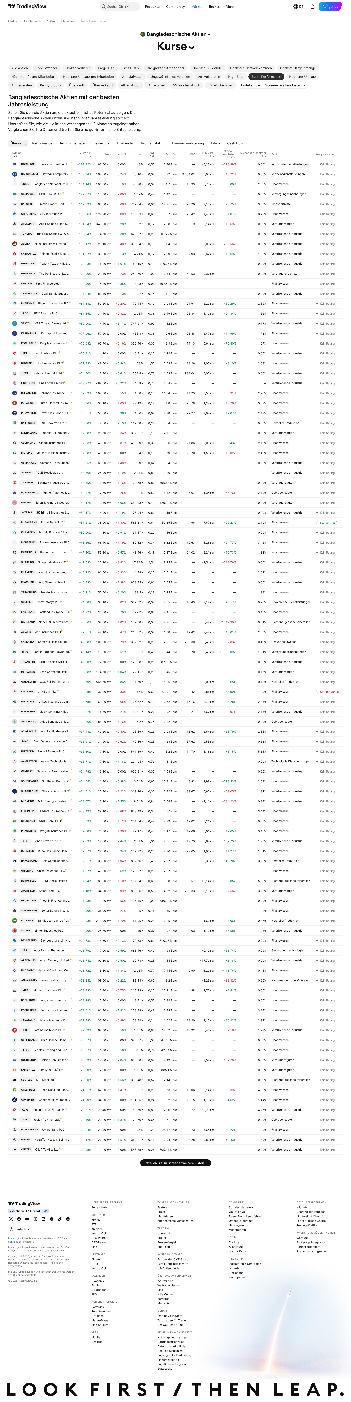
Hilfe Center (165, 1294)
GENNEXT (27, 771)
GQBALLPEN (28, 681)
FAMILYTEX (28, 1069)
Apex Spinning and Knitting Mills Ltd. (54, 223)
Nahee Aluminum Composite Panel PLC (54, 622)
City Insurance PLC (52, 214)
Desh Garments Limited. (54, 671)
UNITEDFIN (27, 751)
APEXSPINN (28, 223)
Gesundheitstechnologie (287, 950)
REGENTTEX (28, 263)
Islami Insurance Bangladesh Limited (54, 572)
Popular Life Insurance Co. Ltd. (55, 1010)
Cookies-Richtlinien (170, 1350)
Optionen (97, 1315)
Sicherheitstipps (168, 1359)
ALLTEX (25, 243)
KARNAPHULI (29, 333)
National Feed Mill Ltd (47, 373)
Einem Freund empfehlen (245, 1216)
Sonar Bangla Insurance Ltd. (55, 910)
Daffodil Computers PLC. (56, 174)
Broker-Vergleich (168, 1242)
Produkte (152, 6)
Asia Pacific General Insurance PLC (55, 731)
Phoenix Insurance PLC (53, 303)
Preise (161, 1211)
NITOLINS (26, 363)
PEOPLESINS (28, 343)
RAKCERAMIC (29, 860)
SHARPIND (27, 562)
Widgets (302, 1207)
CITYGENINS (28, 213)
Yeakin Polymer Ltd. (46, 1119)
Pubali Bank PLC (52, 522)
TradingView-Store (169, 1315)
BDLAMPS (27, 920)
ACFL (25, 1109)
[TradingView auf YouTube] (27, 1219)
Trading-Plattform (308, 1225)
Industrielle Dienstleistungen (290, 164)
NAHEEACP (28, 621)
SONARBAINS (29, 910)
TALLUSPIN (28, 661)
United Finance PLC (51, 751)
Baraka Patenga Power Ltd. (51, 651)
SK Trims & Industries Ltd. (53, 512)
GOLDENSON (29, 1059)
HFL (25, 353)
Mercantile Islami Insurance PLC (53, 452)
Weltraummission (168, 1285)
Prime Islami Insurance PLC (55, 552)
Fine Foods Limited (51, 383)
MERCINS (26, 452)
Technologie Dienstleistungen (290, 761)
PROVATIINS (28, 412)
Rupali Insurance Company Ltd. (54, 851)
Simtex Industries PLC (49, 930)
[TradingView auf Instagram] (35, 1219)
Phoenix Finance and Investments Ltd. (55, 900)
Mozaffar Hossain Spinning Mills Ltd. (52, 1139)
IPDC (25, 313)
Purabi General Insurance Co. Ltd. (54, 403)
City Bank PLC (47, 691)
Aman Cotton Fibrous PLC (50, 1109)
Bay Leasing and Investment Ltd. (55, 940)
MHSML (25, 1139)
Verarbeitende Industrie (286, 233)
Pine (94, 1246)
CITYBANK (27, 691)
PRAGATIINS (28, 830)
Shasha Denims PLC (55, 791)
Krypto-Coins (100, 1233)
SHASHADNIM (29, 791)
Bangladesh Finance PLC (54, 1000)
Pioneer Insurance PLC (55, 542)
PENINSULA (28, 273)
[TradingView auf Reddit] (68, 1219)
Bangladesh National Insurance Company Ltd (51, 184)
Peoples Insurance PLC (55, 343)
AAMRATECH (29, 761)
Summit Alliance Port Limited (53, 204)
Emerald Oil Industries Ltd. (55, 432)
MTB (25, 990)
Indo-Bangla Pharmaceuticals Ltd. (51, 950)
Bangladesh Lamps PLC (53, 920)
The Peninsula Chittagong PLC (54, 273)
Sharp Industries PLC (52, 562)
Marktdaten (165, 1216)
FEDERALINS (28, 811)
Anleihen (97, 1229)
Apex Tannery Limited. (55, 960)
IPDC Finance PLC (45, 313)
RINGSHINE (27, 582)
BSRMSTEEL (28, 880)
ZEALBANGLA (29, 293)
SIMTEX (25, 930)
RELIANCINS (28, 392)
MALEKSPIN (28, 711)
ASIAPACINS (28, 731)
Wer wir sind (165, 1281)
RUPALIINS (27, 850)
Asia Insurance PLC (48, 632)
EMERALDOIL (29, 432)
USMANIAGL (28, 462)
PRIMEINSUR (28, 552)
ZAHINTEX (27, 482)
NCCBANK (27, 970)
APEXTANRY (28, 960)
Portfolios (97, 1307)
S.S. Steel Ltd (45, 1079)
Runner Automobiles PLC (56, 492)
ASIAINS (26, 631)
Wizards (234, 1268)
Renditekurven (101, 1311)
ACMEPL (26, 472)
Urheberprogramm (241, 1220)
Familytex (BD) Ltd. (51, 1070)
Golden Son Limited (53, 1060)
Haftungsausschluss (170, 1341)
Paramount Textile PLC (48, 1030)
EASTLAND (28, 611)
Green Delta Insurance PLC (54, 1089)
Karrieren (163, 1298)
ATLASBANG (28, 721)
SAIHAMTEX (28, 253)
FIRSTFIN (26, 283)
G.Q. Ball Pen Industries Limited (55, 681)
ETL (25, 840)
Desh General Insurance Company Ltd (51, 741)
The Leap (163, 1246)
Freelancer (236, 1272)
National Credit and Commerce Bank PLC (54, 970)
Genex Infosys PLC (48, 602)
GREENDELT (28, 1089)
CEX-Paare (98, 1237)
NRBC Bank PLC (50, 821)
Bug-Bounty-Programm (172, 1364)
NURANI (26, 502)
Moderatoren (237, 1229)
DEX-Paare (98, 1242)
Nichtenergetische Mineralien (290, 622)
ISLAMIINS (27, 572)
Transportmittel (281, 204)
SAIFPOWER (28, 422)
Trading (234, 1242)
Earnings (97, 1285)
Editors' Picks (237, 1251)
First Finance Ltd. (47, 283)
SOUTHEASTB (29, 781)
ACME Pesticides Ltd (49, 472)
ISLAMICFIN (28, 532)
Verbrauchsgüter (282, 223)
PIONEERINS (28, 542)
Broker (214, 6)
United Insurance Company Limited (54, 701)
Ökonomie (98, 1281)
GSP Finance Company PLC (55, 1040)
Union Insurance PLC (51, 870)
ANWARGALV (29, 980)
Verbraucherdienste (284, 273)
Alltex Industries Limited (50, 243)
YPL (25, 1119)
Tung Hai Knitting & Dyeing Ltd (53, 233)
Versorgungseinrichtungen (288, 194)
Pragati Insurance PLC (55, 831)
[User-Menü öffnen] (313, 6)
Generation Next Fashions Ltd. (53, 771)
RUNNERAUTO (29, 492)
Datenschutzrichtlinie (171, 1346)
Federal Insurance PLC (55, 811)
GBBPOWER (28, 193)
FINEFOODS (28, 383)
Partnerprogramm (308, 1246)
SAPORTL (27, 203)
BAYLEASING (29, 940)
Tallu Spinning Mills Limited (54, 661)
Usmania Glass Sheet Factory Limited (55, 462)
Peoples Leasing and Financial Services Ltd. (51, 1050)
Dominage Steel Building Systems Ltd (54, 164)
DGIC (25, 741)
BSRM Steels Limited (53, 880)
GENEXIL (26, 601)
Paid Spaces (237, 1277)
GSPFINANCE (29, 1039)
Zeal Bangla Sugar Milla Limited (56, 293)
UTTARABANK (29, 1129)
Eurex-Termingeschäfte (172, 1263)
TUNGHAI (26, 233)
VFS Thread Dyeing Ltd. (51, 323)
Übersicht (163, 1233)
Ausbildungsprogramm (312, 1251)
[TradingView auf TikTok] (60, 1219)
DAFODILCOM (29, 174)
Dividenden (98, 1289)
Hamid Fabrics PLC (46, 353)
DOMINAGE (28, 164)
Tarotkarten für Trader (172, 1320)
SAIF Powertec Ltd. (52, 423)
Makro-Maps (99, 1320)
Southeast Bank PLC (55, 781)
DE (301, 6)
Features (163, 1207)
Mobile (95, 1337)
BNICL (25, 183)
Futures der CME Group (172, 1259)
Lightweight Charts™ (310, 1216)
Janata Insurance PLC (53, 1020)
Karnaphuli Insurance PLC (55, 333)
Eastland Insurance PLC (54, 612)
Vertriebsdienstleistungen (288, 174)
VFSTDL (26, 323)
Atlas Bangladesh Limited (55, 721)
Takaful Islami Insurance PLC (55, 592)
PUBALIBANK (29, 522)
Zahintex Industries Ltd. (53, 482)
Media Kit (163, 1303)
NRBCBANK (28, 820)
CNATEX (26, 1149)
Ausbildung (236, 1246)
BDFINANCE (28, 1000)
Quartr (16, 1274)
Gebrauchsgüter (282, 492)
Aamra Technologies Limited (55, 761)
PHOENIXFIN (28, 900)
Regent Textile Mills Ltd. (55, 263)
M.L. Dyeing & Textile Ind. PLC (54, 801)
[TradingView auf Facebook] (19, 1219)
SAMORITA (27, 641)
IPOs (94, 1294)
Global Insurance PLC (53, 442)
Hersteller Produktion (285, 423)
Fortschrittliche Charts (311, 1220)
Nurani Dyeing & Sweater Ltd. (52, 502)
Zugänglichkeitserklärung (174, 1355)
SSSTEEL (26, 1079)
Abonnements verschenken (175, 1220)
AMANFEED (28, 890)
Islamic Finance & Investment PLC (54, 532)
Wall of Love (237, 1211)
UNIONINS (27, 870)
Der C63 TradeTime (170, 1324)
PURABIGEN (28, 402)
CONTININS (28, 1099)
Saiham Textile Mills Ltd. (55, 253)
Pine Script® (99, 1324)
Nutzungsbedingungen (172, 1337)
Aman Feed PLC (49, 890)
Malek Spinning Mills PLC (54, 711)
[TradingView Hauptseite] (27, 6)
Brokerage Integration (311, 1242)
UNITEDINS (27, 701)
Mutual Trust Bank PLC (48, 990)
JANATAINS (28, 1020)
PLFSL (25, 1049)
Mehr (230, 6)
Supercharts (99, 1207)
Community (175, 6)
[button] (163, 6)
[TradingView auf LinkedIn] (43, 1219)
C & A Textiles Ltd (47, 1149)
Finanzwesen (280, 184)
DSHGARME (28, 671)
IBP (25, 950)
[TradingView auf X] (11, 1219)
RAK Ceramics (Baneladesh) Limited (56, 860)
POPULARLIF (28, 1010)
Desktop (97, 1341)
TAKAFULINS (29, 592)
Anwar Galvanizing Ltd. (55, 980)
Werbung (303, 1237)
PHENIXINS (27, 303)
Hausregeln (236, 1225)
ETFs (94, 1224)
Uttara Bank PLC (53, 1129)
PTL (25, 1029)
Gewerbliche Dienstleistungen (291, 602)
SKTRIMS (26, 512)
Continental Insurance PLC (54, 1099)
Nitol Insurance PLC (50, 363)
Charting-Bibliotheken (311, 1211)
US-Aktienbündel (168, 1268)
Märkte (197, 6)
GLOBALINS (28, 442)
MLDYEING (27, 801)
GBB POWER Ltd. (50, 194)
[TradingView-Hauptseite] (24, 1203)
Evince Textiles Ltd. (46, 841)
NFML (25, 373)
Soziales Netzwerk (241, 1207)
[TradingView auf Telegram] (51, 1219)
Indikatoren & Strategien (245, 1263)
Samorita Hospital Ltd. (53, 642)
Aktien (95, 1220)
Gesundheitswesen (283, 642)
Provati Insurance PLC (54, 413)
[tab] (19, 68)
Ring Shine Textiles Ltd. (53, 582)
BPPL (25, 651)
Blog (160, 1289)
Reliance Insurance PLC (55, 393)
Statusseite (164, 1368)
